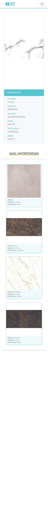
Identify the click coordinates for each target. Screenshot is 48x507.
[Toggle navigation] (42, 4)
